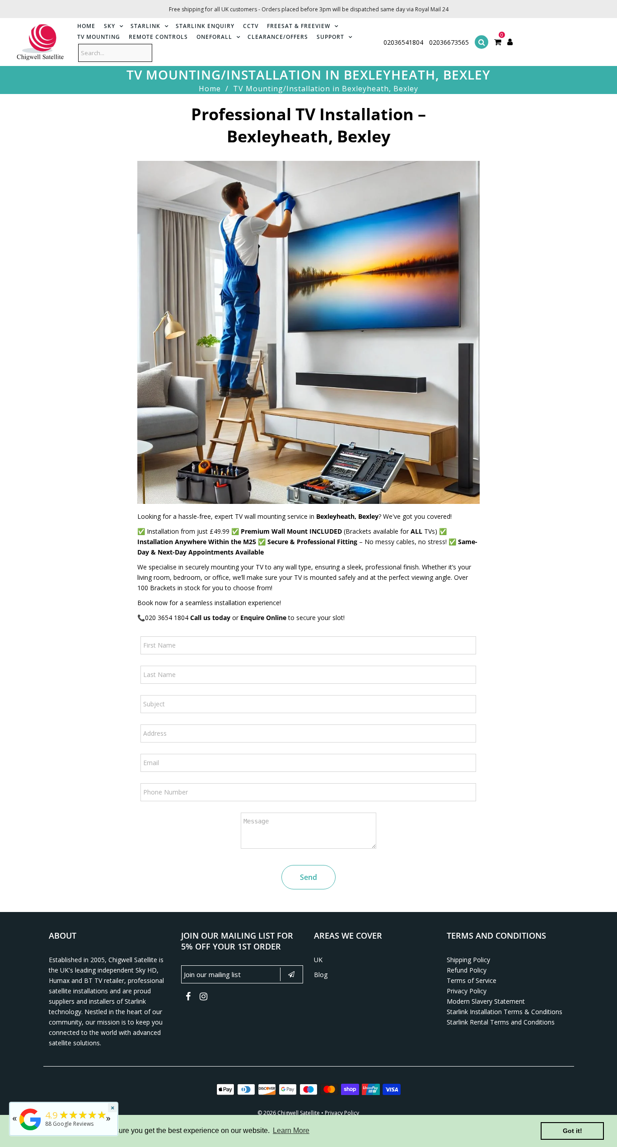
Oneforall (214, 37)
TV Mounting (98, 37)
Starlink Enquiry (205, 26)
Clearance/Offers (278, 37)
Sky (109, 26)
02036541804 (403, 42)
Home (86, 26)
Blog (320, 974)
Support (330, 37)
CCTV (250, 26)
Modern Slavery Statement (486, 1001)
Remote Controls (158, 37)
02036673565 (449, 42)
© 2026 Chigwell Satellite (288, 1113)
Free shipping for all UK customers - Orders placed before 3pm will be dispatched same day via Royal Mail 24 (309, 9)
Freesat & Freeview (298, 26)
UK (318, 959)
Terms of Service (471, 980)
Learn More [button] (291, 1130)
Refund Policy (466, 970)
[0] (497, 42)
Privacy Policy (466, 991)
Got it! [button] (572, 1130)
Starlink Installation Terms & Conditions (504, 1011)
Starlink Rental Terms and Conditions (501, 1022)
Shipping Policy (468, 959)
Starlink (145, 26)
